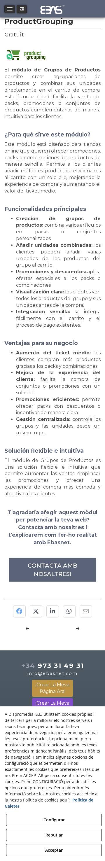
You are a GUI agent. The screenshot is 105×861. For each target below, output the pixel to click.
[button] (52, 9)
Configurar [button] (54, 819)
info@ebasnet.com (52, 673)
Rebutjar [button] (54, 835)
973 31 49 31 (52, 666)
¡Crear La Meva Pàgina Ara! (52, 688)
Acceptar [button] (54, 850)
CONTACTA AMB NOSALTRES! (52, 570)
